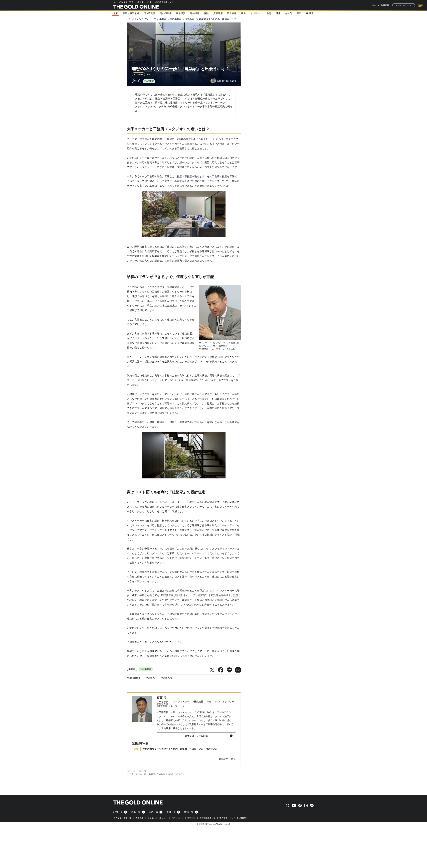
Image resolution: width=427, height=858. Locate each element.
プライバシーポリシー (157, 818)
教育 (269, 13)
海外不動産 (166, 13)
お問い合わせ (177, 818)
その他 (288, 13)
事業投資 (180, 13)
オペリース (256, 13)
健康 (278, 13)
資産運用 (218, 13)
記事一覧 (118, 812)
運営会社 (191, 818)
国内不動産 (149, 13)
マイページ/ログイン (403, 5)
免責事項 (139, 818)
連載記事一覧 (226, 758)
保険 (206, 13)
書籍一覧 (188, 812)
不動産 (136, 81)
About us (244, 818)
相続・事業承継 (131, 13)
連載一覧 (153, 812)
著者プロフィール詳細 (196, 735)
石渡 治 (161, 697)
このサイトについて (122, 818)
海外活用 (194, 13)
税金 (243, 13)
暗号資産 (232, 13)
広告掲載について (207, 818)
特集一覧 (135, 812)
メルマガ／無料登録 (380, 5)
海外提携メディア (228, 818)
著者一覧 (171, 812)
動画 (299, 13)
